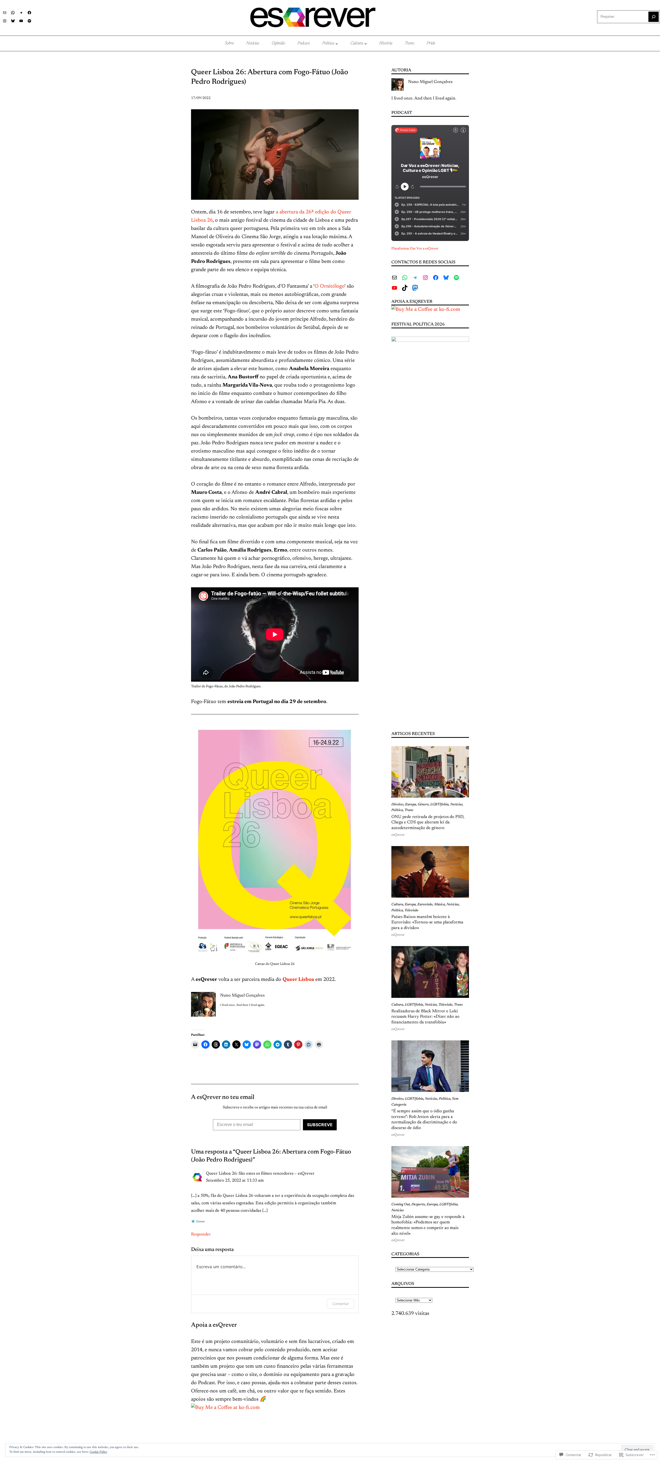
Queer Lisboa (298, 979)
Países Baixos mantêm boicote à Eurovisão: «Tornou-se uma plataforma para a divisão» (427, 922)
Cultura (397, 904)
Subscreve (320, 1124)
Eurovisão (425, 904)
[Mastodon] (415, 288)
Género (423, 804)
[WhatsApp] (13, 13)
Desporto (418, 1204)
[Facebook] (29, 13)
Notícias (456, 804)
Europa (410, 804)
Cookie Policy (98, 1451)
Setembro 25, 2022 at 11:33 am (235, 1181)
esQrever (398, 835)
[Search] (653, 17)
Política (397, 810)
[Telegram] (21, 13)
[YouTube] (21, 21)
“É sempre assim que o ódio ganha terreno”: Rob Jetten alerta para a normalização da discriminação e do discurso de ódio (424, 1119)
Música (439, 904)
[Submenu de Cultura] (365, 43)
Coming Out (400, 1204)
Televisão (411, 910)
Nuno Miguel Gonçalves (430, 82)
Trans (409, 810)
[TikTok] (405, 288)
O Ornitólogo (329, 286)
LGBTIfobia (439, 804)
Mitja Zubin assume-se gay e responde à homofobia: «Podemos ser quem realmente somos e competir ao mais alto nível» (428, 1225)
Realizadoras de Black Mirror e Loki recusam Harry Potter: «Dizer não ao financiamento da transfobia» (425, 1016)
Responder (201, 1234)
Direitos (397, 804)
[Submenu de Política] (336, 43)
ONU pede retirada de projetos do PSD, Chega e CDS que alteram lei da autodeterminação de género (427, 822)
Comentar (340, 1303)
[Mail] (5, 13)
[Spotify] (29, 21)
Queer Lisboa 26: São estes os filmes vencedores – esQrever (260, 1174)
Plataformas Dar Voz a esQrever (414, 248)
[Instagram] (5, 21)
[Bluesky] (13, 21)
